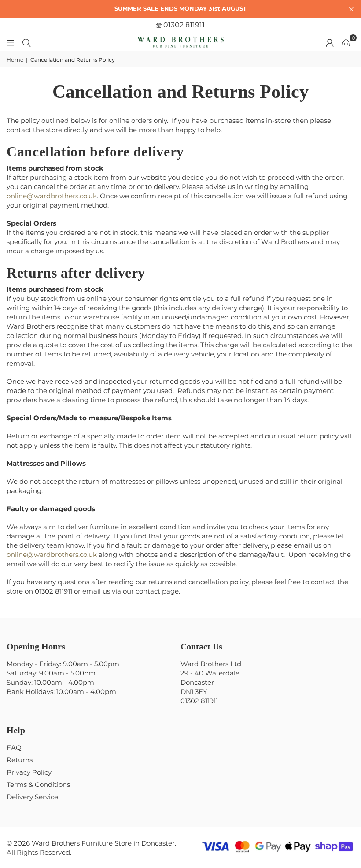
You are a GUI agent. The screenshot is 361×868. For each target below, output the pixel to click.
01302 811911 (183, 25)
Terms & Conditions (38, 784)
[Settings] (330, 42)
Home (15, 59)
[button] (346, 42)
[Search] (26, 42)
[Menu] (10, 42)
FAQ (14, 747)
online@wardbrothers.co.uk (52, 196)
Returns (20, 760)
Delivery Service (32, 797)
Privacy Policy (29, 772)
